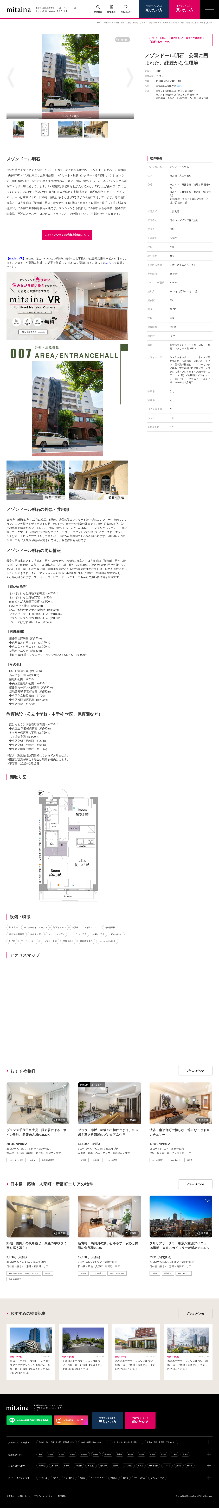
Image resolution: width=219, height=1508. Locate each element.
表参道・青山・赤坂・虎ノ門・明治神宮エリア (57, 1442)
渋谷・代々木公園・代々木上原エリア (126, 1442)
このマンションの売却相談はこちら (67, 234)
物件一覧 (107, 23)
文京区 (152, 1454)
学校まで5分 (36, 934)
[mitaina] (18, 1407)
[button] (10, 77)
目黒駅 (66, 1466)
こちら (110, 262)
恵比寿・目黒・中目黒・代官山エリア (161, 1442)
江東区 (174, 1454)
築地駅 (165, 23)
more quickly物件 (107, 941)
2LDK (12, 941)
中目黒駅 (78, 1466)
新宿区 (119, 1454)
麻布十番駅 (153, 1466)
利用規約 (62, 1496)
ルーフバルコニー (98, 1478)
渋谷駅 (115, 1466)
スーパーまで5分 (56, 934)
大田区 (163, 1454)
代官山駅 (91, 1466)
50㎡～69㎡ (116, 934)
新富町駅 (157, 23)
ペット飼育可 (69, 1478)
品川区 (72, 1454)
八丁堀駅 (149, 23)
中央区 (96, 1454)
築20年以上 (68, 941)
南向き (55, 1478)
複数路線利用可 (16, 934)
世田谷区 (107, 1454)
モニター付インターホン (35, 927)
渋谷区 (50, 1454)
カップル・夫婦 (49, 941)
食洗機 (75, 927)
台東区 (185, 1454)
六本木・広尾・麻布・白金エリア (93, 1442)
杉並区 (130, 1454)
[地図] (179, 86)
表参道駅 (42, 1466)
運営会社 (11, 1496)
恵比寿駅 (103, 1466)
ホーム (99, 23)
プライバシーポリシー (44, 1496)
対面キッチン (59, 927)
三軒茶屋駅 (128, 1466)
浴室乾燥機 (110, 927)
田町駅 (189, 1466)
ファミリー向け (28, 941)
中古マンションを (154, 8)
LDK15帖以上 (139, 1478)
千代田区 (84, 1454)
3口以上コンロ (91, 927)
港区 (40, 1454)
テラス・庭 (43, 1478)
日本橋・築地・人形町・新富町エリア (128, 23)
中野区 (141, 1454)
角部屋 (125, 1478)
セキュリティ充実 (157, 1478)
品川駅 (178, 1466)
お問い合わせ (24, 1496)
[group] (70, 76)
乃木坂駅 (54, 1466)
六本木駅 (167, 1466)
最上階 (82, 1478)
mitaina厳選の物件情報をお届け (33, 1420)
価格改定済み (86, 941)
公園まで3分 (98, 934)
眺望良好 (13, 927)
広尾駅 (140, 1466)
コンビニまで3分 (78, 934)
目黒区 (61, 1454)
